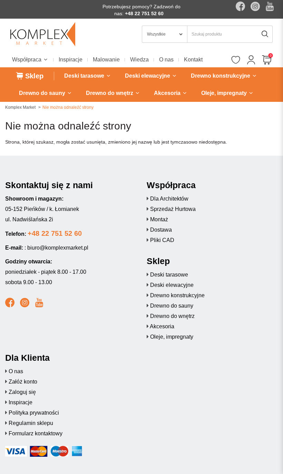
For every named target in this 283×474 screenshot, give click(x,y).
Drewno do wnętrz (172, 316)
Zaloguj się (22, 392)
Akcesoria (162, 326)
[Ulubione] (236, 60)
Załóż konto (23, 382)
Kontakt (193, 59)
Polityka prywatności (34, 413)
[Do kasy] (267, 60)
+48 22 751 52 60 (144, 13)
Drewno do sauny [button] (43, 93)
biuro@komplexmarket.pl (57, 248)
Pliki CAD (162, 240)
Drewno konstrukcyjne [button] (221, 76)
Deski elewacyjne (172, 285)
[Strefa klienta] (251, 60)
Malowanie (106, 59)
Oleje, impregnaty (171, 337)
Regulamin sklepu (31, 423)
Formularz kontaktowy (35, 433)
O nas (166, 59)
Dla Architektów (169, 199)
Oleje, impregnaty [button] (224, 93)
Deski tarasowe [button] (85, 76)
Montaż (159, 219)
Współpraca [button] (27, 59)
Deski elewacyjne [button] (148, 76)
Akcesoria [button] (168, 93)
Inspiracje (70, 59)
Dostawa (161, 230)
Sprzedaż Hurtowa (173, 209)
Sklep (33, 76)
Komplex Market (20, 107)
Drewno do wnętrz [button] (110, 93)
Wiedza (139, 59)
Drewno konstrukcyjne (177, 295)
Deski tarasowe (169, 275)
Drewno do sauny (171, 306)
